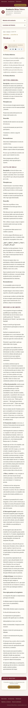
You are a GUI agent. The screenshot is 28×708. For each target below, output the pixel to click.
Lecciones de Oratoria (9, 25)
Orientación (18, 1)
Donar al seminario (14, 687)
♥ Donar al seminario (20, 5)
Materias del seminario (9, 20)
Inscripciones (11, 1)
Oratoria (8, 31)
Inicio (4, 31)
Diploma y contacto (6, 701)
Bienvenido (4, 1)
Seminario (15, 9)
